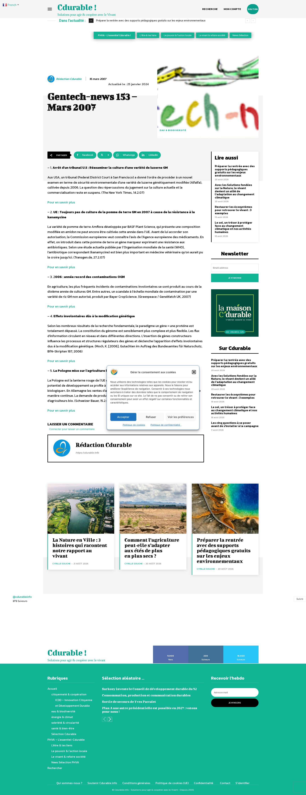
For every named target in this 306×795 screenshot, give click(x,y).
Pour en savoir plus (61, 202)
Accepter (123, 416)
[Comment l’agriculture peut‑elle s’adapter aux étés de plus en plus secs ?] (153, 509)
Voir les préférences (181, 416)
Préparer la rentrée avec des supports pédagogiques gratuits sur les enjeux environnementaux (235, 171)
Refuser (151, 416)
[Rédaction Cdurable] (51, 78)
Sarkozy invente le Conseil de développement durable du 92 (149, 689)
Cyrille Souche (61, 563)
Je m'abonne (234, 278)
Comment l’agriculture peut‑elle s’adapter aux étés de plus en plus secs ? (151, 548)
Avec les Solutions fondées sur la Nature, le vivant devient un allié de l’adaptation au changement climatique (158, 20)
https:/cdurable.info (87, 453)
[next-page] (110, 719)
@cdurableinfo (22, 597)
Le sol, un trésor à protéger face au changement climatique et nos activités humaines (233, 227)
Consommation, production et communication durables (146, 695)
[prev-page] (104, 719)
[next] (253, 20)
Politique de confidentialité (166, 424)
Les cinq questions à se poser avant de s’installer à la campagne (235, 424)
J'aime (170, 646)
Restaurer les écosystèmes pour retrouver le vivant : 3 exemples (233, 210)
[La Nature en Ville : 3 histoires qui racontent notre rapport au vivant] (80, 509)
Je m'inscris (235, 702)
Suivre (299, 598)
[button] (194, 372)
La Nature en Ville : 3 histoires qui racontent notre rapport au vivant (79, 548)
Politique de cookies (134, 424)
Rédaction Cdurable (69, 79)
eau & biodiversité (173, 130)
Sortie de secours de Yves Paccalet (129, 701)
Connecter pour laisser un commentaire (72, 429)
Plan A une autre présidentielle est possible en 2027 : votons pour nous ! (149, 709)
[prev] (247, 20)
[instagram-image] (19, 626)
